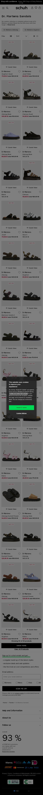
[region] (21, 397)
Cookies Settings (21, 413)
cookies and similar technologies (18, 393)
